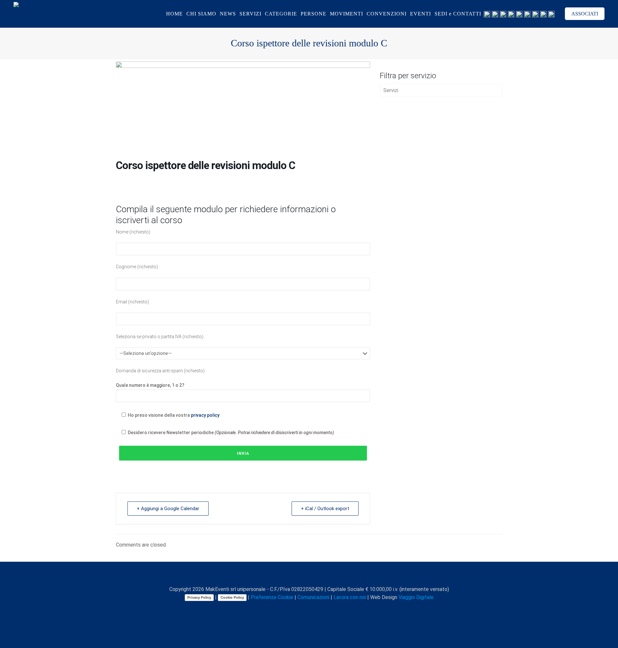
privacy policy (205, 415)
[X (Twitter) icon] (296, 609)
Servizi (390, 90)
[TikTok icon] (329, 609)
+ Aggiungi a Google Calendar (168, 508)
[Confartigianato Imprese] (54, 13)
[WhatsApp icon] (282, 609)
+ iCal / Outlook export (325, 508)
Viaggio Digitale (416, 597)
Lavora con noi (349, 597)
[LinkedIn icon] (309, 609)
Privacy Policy (199, 597)
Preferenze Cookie (272, 597)
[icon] (323, 609)
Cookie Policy (232, 597)
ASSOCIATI (584, 13)
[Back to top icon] (309, 575)
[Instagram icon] (316, 609)
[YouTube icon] (302, 609)
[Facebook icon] (289, 609)
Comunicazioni (313, 597)
